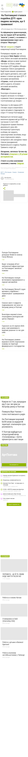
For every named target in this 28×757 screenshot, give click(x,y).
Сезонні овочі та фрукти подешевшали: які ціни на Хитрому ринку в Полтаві (12, 305)
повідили (10, 47)
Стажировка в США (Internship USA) (10, 620)
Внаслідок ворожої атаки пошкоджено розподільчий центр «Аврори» (12, 316)
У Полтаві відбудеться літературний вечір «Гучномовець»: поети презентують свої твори (12, 436)
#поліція (3, 173)
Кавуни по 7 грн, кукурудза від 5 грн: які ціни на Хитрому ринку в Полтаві (14, 404)
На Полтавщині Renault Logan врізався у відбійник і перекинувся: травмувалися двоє (13, 292)
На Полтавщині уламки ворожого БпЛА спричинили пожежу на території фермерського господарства (13, 342)
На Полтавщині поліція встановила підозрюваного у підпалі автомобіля (13, 280)
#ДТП (2, 172)
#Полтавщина (8, 172)
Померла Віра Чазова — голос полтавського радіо (13, 412)
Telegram (20, 163)
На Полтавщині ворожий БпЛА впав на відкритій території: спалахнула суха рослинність (14, 423)
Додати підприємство (14, 504)
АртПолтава (9, 455)
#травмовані (21, 172)
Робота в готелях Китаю (11, 598)
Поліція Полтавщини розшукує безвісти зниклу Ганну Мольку (12, 254)
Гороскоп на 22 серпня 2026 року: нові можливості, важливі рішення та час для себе (13, 329)
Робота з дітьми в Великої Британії (12, 643)
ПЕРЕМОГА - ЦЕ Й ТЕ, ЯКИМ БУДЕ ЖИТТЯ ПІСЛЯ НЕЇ (13, 575)
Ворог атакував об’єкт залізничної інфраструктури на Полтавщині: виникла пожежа (13, 267)
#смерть (14, 172)
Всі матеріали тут (14, 464)
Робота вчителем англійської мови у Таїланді (13, 654)
